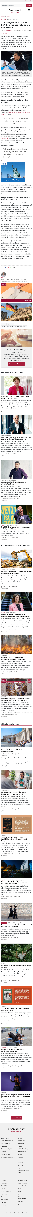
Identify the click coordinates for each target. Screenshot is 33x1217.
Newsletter (20, 1160)
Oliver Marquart (8, 31)
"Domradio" (4, 138)
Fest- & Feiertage (5, 1186)
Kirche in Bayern (5, 1143)
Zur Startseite (16, 1118)
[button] (4, 33)
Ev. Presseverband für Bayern (23, 1171)
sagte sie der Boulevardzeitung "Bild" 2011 (15, 113)
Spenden (20, 1204)
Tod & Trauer (4, 1205)
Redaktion (20, 1157)
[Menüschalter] (29, 10)
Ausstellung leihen (22, 1180)
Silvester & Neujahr (6, 1191)
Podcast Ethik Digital (6, 1149)
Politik (24, 326)
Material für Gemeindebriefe (22, 1197)
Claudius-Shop (21, 1141)
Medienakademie (22, 1183)
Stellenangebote (22, 1152)
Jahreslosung (21, 1194)
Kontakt (20, 1154)
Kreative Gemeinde (23, 1186)
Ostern (3, 1188)
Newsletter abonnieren (16, 364)
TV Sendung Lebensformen (8, 1157)
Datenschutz (21, 1162)
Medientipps (4, 1146)
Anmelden (29, 1)
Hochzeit (3, 1202)
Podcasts (3, 1152)
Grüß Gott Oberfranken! (7, 1141)
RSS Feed (20, 1201)
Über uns (20, 1168)
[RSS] (26, 1213)
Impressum (20, 1165)
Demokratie (10, 324)
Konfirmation (4, 1199)
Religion (4, 324)
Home (3, 16)
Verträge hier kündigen (23, 1149)
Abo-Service (21, 1143)
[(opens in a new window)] (6, 1213)
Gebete (19, 1191)
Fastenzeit (3, 1183)
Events (19, 1188)
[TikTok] (18, 1213)
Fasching (3, 1180)
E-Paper (20, 1146)
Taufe (2, 1197)
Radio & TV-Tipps (5, 1154)
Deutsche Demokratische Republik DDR (12, 326)
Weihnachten (4, 1194)
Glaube (9, 16)
